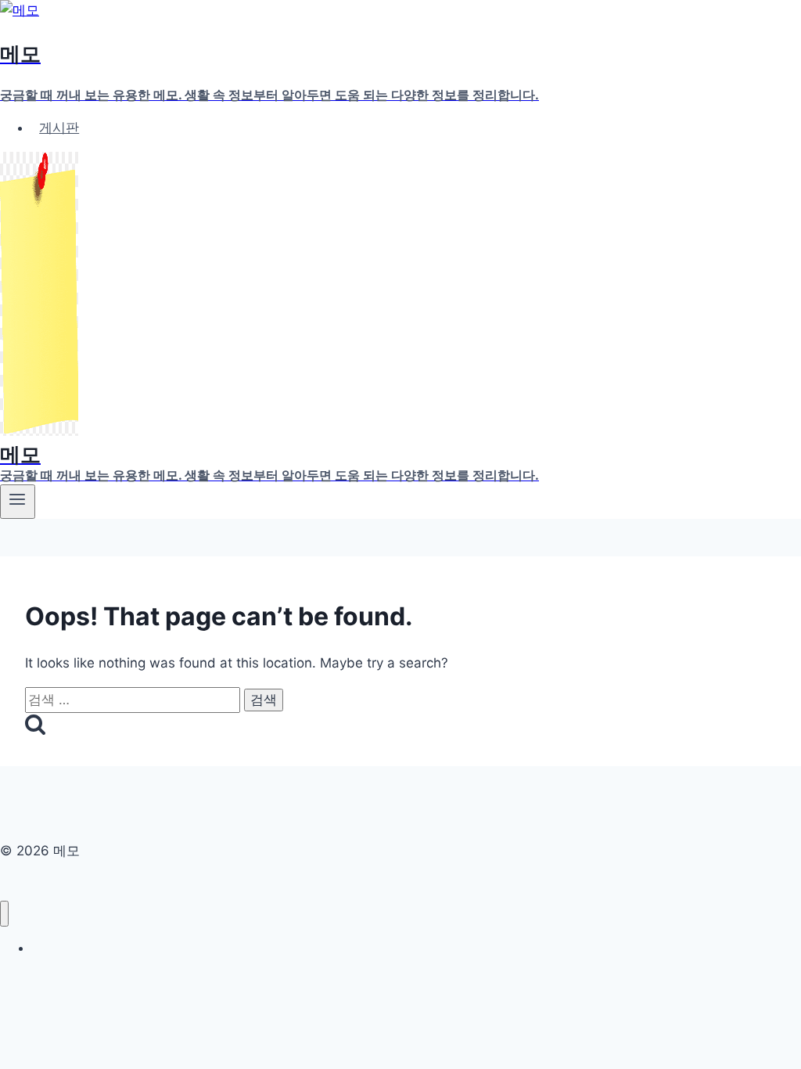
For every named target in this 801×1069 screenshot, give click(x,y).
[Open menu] (17, 501)
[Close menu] (4, 914)
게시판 (59, 127)
